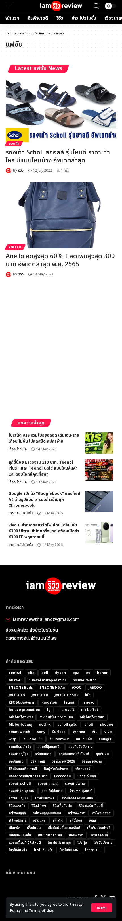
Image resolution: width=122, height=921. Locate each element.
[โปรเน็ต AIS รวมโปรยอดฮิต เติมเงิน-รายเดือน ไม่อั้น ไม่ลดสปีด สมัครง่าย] (99, 443)
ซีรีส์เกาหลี (37, 761)
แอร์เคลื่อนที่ (99, 835)
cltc (31, 672)
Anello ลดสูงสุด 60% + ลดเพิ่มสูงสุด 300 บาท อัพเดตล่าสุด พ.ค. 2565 (60, 260)
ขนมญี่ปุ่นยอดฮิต (49, 746)
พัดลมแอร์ (82, 768)
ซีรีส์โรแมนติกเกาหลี (23, 768)
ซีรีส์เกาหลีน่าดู (92, 761)
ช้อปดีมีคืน (16, 761)
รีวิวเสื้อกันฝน (62, 805)
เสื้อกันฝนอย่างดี (99, 827)
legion (69, 702)
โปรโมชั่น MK (69, 850)
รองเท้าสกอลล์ (48, 783)
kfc (88, 695)
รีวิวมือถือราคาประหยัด (77, 798)
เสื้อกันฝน (34, 827)
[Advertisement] (61, 350)
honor (102, 672)
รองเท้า (14, 143)
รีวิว (21, 170)
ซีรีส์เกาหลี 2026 (63, 761)
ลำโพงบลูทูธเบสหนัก (47, 813)
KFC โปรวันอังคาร (22, 702)
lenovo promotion (24, 709)
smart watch (19, 731)
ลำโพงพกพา (76, 813)
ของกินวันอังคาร (80, 746)
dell (44, 672)
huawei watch (85, 680)
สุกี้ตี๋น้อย (76, 820)
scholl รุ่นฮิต (67, 724)
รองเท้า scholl (20, 783)
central (15, 672)
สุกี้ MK (57, 820)
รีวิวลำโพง (38, 805)
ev (88, 672)
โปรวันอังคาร (103, 842)
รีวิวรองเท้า (17, 805)
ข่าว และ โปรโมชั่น (21, 513)
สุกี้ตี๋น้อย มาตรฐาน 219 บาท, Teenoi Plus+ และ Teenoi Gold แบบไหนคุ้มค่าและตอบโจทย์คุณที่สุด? (43, 468)
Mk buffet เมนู (20, 724)
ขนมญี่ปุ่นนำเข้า (20, 746)
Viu (95, 731)
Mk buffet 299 (21, 717)
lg (49, 709)
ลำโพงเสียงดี (101, 813)
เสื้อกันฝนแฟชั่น (20, 835)
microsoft (65, 709)
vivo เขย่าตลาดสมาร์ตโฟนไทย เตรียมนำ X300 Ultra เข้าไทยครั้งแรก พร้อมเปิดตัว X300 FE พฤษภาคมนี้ (44, 531)
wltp (12, 739)
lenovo (88, 702)
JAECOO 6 (40, 695)
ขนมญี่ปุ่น (105, 739)
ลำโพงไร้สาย (17, 820)
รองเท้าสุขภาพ (75, 783)
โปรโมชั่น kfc (43, 850)
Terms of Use (41, 911)
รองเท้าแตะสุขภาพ (22, 791)
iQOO (77, 687)
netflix (45, 724)
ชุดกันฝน (102, 754)
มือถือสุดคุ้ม (62, 776)
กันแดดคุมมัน (33, 739)
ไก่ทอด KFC (93, 850)
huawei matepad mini (47, 680)
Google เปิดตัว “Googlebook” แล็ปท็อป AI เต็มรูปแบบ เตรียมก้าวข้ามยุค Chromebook (44, 499)
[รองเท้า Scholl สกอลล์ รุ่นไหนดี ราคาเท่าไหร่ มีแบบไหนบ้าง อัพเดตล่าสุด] (61, 111)
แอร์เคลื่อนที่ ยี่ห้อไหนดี (25, 842)
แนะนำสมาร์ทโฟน (50, 835)
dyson (60, 672)
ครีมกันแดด (43, 754)
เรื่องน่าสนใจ (18, 449)
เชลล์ (92, 820)
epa (76, 672)
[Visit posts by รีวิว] (8, 170)
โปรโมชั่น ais (18, 850)
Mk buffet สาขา (92, 717)
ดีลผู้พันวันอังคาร (56, 768)
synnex (78, 731)
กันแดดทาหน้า (59, 739)
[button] (101, 907)
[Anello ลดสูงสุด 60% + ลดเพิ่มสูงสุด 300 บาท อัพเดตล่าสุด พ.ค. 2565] (61, 215)
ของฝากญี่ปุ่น (18, 754)
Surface (59, 731)
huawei (15, 680)
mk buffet (89, 709)
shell (88, 724)
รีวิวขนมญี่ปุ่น (18, 798)
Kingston (49, 702)
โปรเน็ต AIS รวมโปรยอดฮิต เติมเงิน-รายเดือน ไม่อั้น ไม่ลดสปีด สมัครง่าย (44, 438)
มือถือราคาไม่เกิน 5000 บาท (28, 776)
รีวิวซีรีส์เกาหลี (44, 798)
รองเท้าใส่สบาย (51, 791)
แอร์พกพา (76, 835)
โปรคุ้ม (82, 842)
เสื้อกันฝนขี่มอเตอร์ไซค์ (64, 827)
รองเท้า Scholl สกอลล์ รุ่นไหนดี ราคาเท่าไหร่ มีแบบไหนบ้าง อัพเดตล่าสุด (58, 157)
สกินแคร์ (39, 820)
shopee (106, 724)
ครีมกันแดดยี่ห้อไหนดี (73, 754)
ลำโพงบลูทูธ (17, 813)
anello (15, 247)
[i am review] (61, 6)
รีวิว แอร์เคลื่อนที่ (91, 805)
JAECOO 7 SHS (66, 695)
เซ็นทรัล (14, 827)
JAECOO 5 (17, 695)
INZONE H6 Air (52, 687)
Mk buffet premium (56, 717)
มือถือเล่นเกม (86, 776)
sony (41, 731)
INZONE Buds (21, 687)
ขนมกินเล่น (84, 739)
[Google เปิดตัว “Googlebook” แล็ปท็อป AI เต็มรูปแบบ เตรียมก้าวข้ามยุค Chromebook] (99, 501)
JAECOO (95, 687)
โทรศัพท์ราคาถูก (59, 842)
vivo (108, 731)
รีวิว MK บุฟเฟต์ (80, 791)
